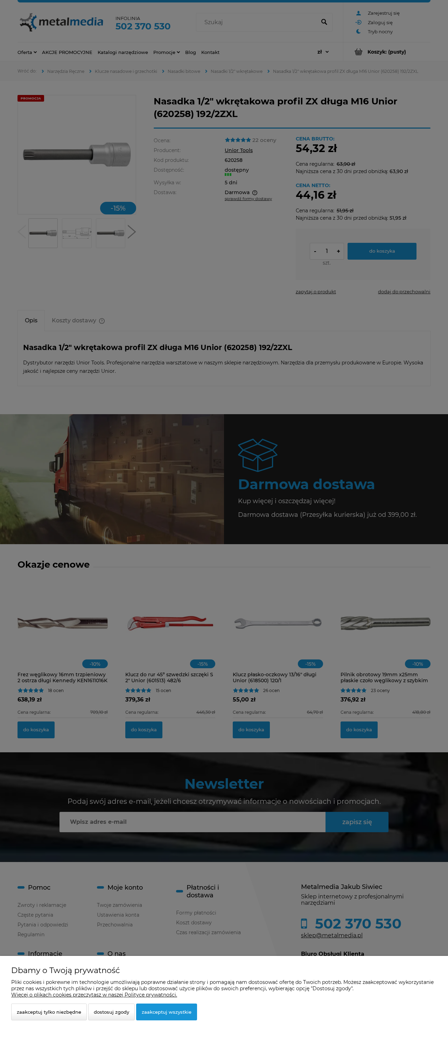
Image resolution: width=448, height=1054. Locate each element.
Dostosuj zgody (111, 1012)
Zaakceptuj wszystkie (166, 1012)
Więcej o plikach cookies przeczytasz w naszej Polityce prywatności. (94, 995)
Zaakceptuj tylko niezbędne (49, 1012)
